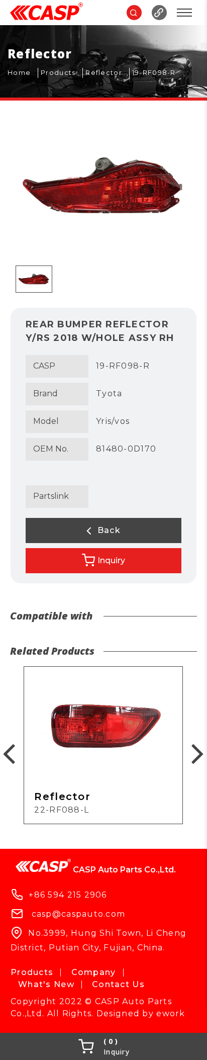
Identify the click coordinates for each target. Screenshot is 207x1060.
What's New (46, 984)
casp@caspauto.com (79, 914)
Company (93, 972)
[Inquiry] (103, 1046)
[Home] (23, 73)
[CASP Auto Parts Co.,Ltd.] (46, 12)
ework (170, 1013)
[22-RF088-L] (103, 745)
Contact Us (118, 984)
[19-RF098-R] (157, 73)
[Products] (62, 73)
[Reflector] (107, 73)
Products (32, 972)
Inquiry (111, 560)
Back (107, 530)
